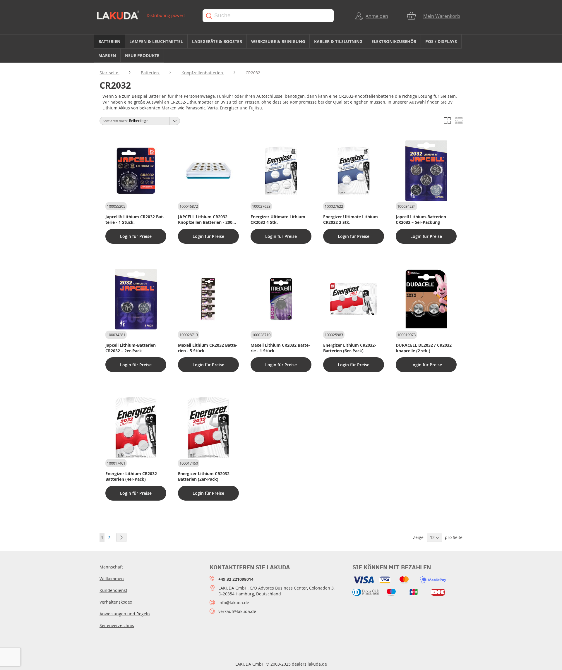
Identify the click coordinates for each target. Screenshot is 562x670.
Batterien (150, 72)
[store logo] (144, 16)
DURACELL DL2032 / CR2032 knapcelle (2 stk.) (424, 347)
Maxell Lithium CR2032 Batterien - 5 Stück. (207, 347)
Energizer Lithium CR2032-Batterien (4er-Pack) (131, 476)
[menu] (281, 49)
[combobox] (268, 15)
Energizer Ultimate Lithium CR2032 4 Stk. (278, 219)
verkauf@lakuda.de (237, 611)
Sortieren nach (115, 120)
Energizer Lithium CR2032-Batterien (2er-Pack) (204, 476)
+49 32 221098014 (235, 579)
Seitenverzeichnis (117, 625)
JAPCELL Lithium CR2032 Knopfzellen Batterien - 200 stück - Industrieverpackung (206, 219)
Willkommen (112, 578)
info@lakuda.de (233, 602)
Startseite (109, 72)
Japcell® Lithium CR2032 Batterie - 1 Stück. (134, 219)
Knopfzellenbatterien (202, 72)
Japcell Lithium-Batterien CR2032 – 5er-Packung (421, 219)
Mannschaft (111, 567)
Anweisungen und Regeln (125, 613)
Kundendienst (113, 590)
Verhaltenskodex (116, 602)
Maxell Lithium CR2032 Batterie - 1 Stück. (280, 347)
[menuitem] (109, 41)
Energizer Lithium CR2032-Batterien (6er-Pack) (349, 347)
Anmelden (377, 16)
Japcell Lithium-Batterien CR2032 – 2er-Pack (130, 347)
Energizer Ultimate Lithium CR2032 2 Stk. (350, 219)
